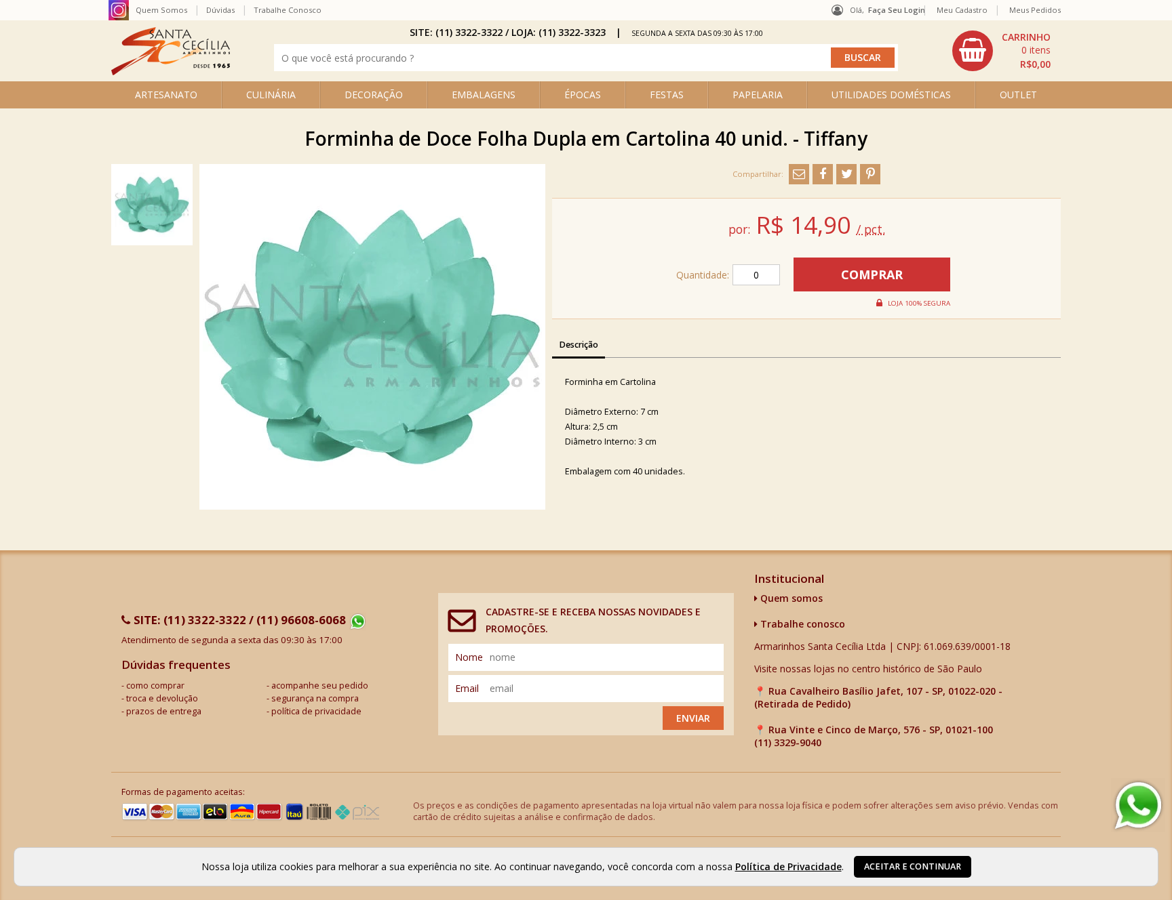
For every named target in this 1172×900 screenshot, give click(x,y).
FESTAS (667, 94)
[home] (170, 71)
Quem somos (790, 598)
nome (469, 657)
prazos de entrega (163, 711)
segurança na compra (315, 698)
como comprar (155, 685)
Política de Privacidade (788, 866)
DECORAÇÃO (374, 94)
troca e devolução (162, 698)
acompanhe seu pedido (319, 685)
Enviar (693, 718)
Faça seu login (896, 10)
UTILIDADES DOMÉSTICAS (891, 94)
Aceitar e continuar (912, 866)
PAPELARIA (757, 94)
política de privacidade (316, 711)
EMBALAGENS (483, 94)
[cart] (1003, 51)
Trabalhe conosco (801, 623)
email (467, 688)
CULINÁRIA (271, 94)
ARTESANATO (166, 94)
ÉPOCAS (582, 94)
